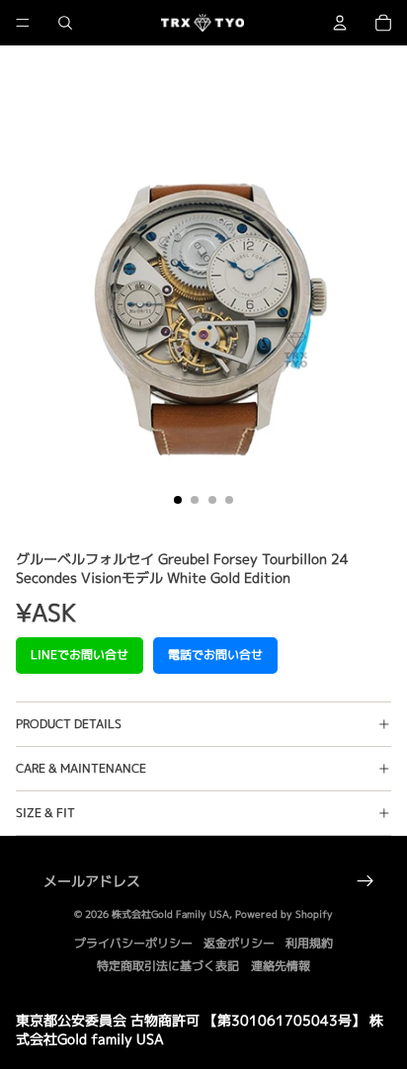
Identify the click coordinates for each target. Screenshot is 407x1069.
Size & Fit (45, 812)
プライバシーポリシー (133, 943)
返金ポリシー (239, 943)
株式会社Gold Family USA (170, 914)
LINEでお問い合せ (79, 654)
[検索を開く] (65, 22)
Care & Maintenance (81, 768)
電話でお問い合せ (215, 654)
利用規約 (309, 943)
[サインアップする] (365, 881)
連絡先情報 (280, 965)
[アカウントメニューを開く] (340, 22)
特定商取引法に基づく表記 (168, 965)
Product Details (69, 723)
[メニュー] (22, 22)
